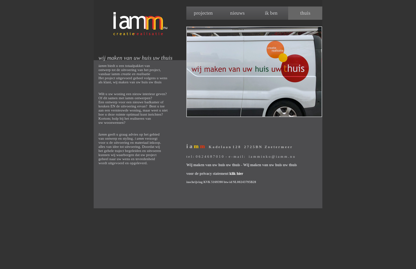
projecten (203, 13)
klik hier (236, 173)
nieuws (237, 13)
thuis (305, 13)
